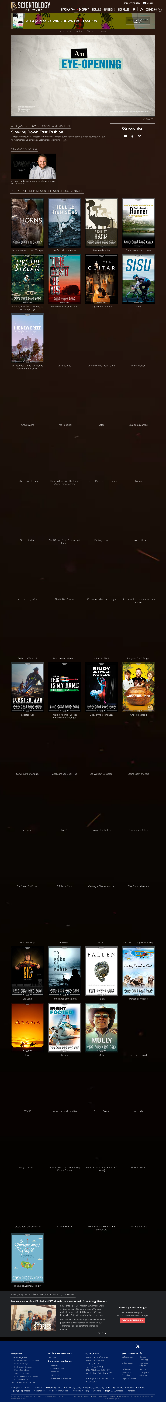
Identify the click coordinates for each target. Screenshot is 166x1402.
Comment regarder (57, 1369)
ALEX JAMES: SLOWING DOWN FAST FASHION (61, 21)
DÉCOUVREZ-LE (132, 1320)
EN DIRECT (84, 9)
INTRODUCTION (68, 9)
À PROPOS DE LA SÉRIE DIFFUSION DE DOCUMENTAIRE (42, 1294)
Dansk (27, 1387)
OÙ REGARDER (92, 1353)
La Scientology (127, 1357)
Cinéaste (102, 31)
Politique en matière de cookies (104, 1396)
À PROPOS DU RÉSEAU (60, 1361)
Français (131, 1390)
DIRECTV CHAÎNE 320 (97, 1357)
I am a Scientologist (21, 1379)
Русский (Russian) (80, 1390)
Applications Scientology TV (99, 1373)
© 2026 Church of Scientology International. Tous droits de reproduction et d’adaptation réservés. (37, 1397)
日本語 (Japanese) (21, 1390)
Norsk (51, 1390)
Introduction (54, 1365)
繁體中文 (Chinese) (114, 1390)
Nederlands (39, 1390)
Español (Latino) (73, 1387)
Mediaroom (54, 1372)
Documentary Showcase (23, 1382)
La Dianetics (126, 1369)
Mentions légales (113, 1399)
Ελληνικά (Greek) (54, 1387)
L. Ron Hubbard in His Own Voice (26, 1361)
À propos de (65, 31)
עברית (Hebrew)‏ (115, 1387)
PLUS (101, 1333)
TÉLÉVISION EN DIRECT (60, 1353)
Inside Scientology (21, 1364)
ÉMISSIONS (109, 9)
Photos (90, 31)
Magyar (130, 1387)
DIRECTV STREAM (95, 1360)
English (16, 1387)
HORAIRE (96, 9)
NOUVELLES (123, 9)
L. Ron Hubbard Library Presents (26, 1376)
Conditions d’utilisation (81, 1396)
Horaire (52, 1357)
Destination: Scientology (23, 1367)
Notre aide (143, 1369)
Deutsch (38, 1387)
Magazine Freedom (129, 1379)
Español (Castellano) (94, 1387)
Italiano (141, 1387)
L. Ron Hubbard (127, 1363)
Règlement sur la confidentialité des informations (136, 1396)
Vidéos (79, 31)
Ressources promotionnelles (60, 1378)
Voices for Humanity (21, 1373)
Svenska (97, 1390)
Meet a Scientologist (21, 1370)
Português (63, 1390)
